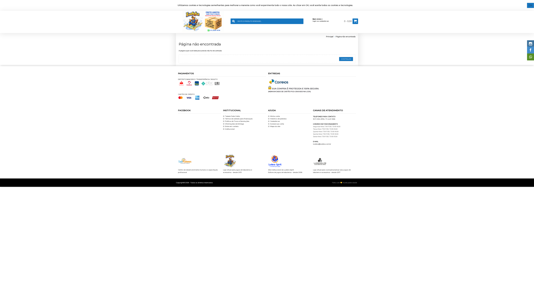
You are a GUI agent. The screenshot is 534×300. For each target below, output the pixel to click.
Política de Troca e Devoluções (237, 121)
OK (530, 5)
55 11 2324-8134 (319, 119)
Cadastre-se (275, 121)
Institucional (230, 129)
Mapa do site (275, 126)
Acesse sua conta (277, 124)
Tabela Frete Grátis (232, 116)
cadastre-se (324, 21)
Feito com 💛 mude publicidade (344, 183)
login (315, 21)
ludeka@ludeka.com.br (322, 144)
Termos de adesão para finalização (239, 119)
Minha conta (275, 116)
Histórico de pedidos (278, 119)
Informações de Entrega (234, 124)
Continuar (346, 59)
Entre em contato (231, 126)
